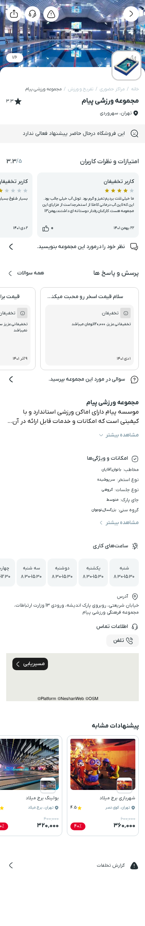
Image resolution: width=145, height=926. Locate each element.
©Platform (47, 698)
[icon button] (131, 14)
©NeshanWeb (71, 698)
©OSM (91, 698)
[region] (72, 677)
